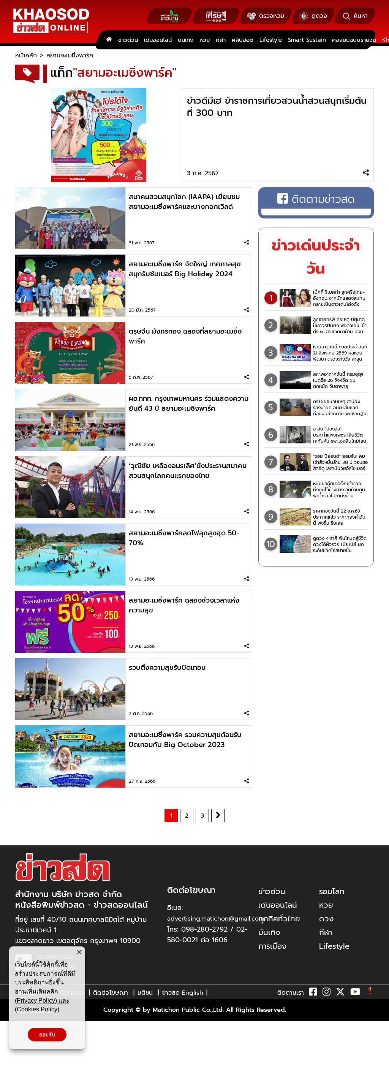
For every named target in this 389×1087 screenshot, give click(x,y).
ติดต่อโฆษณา (110, 992)
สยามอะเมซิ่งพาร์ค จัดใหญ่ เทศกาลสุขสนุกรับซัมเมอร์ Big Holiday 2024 (185, 269)
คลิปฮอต (242, 40)
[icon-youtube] (355, 993)
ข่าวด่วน (128, 40)
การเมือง (272, 946)
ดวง (326, 918)
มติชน (145, 992)
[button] (10, 1079)
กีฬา (221, 40)
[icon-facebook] (313, 993)
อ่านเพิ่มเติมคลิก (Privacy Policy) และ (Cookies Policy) (42, 1000)
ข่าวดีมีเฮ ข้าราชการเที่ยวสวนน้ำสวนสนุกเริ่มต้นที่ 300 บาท (277, 107)
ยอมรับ (47, 1035)
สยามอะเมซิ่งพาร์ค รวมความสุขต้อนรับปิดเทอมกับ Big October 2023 (185, 739)
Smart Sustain (307, 40)
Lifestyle (270, 40)
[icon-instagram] (326, 993)
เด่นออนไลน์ (158, 40)
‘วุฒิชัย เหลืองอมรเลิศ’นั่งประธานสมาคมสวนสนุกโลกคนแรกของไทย (188, 470)
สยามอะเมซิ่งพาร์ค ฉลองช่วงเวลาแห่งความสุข (184, 605)
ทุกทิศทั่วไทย (279, 918)
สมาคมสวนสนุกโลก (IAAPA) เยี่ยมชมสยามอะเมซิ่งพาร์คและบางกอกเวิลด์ (184, 201)
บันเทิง (185, 40)
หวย (204, 40)
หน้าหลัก (26, 55)
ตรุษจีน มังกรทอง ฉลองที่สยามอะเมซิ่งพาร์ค (185, 336)
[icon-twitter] (340, 993)
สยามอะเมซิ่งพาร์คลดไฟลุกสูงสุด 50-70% (184, 538)
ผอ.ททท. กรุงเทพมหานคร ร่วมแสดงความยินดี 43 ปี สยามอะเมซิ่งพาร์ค (188, 403)
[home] (109, 39)
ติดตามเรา (290, 992)
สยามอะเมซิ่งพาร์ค (69, 55)
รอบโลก (332, 891)
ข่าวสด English (182, 992)
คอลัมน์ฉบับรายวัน (354, 40)
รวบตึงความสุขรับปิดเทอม (167, 667)
